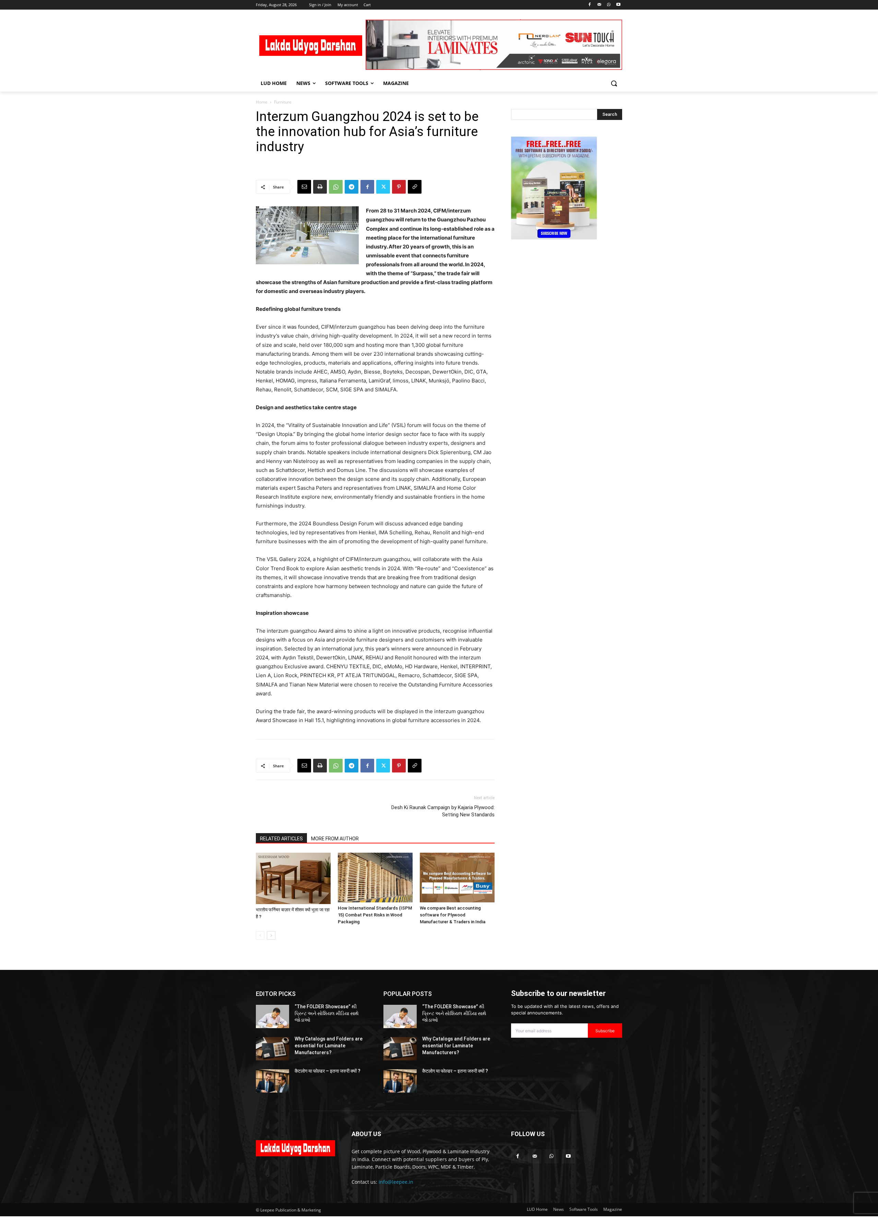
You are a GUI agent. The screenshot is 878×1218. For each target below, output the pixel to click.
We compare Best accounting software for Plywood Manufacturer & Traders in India (452, 914)
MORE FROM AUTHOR (335, 838)
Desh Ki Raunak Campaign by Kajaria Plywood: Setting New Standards (443, 811)
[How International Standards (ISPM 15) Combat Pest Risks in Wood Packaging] (375, 877)
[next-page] (271, 935)
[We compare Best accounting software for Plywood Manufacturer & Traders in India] (457, 877)
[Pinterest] (399, 187)
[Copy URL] (415, 187)
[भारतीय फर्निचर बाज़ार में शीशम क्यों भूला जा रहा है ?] (293, 878)
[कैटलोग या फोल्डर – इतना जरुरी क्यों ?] (272, 1081)
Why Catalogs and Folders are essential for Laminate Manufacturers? (329, 1045)
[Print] (320, 187)
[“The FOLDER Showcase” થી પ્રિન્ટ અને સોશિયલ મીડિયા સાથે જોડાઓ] (272, 1016)
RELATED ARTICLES (281, 838)
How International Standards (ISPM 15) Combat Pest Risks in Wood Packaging (375, 914)
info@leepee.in (396, 1182)
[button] (614, 83)
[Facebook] (590, 5)
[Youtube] (618, 5)
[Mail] (599, 5)
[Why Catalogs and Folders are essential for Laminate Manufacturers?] (272, 1048)
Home (262, 102)
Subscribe (605, 1030)
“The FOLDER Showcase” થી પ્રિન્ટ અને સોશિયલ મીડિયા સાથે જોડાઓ (327, 1013)
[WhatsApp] (609, 5)
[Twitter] (383, 187)
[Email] (304, 187)
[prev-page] (260, 935)
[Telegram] (351, 187)
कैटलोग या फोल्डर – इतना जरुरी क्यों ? (327, 1071)
